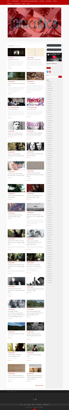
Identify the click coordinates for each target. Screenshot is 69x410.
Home (21, 404)
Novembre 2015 (50, 230)
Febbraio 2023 (50, 131)
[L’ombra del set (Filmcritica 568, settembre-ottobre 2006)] (35, 188)
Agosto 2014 (49, 260)
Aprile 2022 (49, 146)
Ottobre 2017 (50, 191)
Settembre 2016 (50, 213)
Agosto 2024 (49, 107)
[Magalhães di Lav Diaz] (16, 52)
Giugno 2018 (50, 176)
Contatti (33, 404)
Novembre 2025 (50, 90)
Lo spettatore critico (17, 3)
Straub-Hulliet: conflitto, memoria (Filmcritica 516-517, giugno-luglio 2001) (16, 242)
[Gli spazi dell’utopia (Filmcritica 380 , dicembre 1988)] (35, 281)
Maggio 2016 (50, 217)
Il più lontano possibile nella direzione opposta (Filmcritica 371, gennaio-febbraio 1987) (35, 313)
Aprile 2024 (49, 112)
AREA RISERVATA (39, 404)
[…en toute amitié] (35, 76)
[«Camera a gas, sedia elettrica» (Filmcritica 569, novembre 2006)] (16, 165)
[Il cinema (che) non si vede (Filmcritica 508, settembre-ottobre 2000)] (16, 281)
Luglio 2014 (49, 263)
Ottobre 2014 (50, 256)
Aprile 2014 (49, 269)
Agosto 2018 (49, 174)
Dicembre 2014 (50, 252)
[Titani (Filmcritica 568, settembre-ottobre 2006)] (16, 188)
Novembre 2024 (50, 103)
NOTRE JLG (8, 1)
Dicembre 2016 (50, 209)
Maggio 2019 (50, 163)
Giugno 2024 (50, 109)
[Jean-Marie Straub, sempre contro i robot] (16, 76)
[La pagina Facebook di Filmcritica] (33, 399)
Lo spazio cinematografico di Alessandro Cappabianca (29, 1)
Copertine (29, 107)
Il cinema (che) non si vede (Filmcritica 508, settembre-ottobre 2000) (16, 290)
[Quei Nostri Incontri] (35, 102)
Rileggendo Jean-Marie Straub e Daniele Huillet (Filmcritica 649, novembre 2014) (34, 377)
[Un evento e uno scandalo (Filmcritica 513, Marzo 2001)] (35, 257)
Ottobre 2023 (50, 118)
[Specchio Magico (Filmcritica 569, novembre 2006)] (35, 146)
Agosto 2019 (49, 159)
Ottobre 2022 (50, 140)
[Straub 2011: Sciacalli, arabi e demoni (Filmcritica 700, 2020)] (16, 126)
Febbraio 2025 (50, 99)
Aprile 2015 (49, 243)
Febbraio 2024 (50, 114)
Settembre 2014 (50, 258)
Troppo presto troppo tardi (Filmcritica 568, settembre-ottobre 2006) (35, 174)
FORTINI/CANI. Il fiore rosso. (34, 59)
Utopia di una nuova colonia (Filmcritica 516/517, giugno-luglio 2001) (35, 216)
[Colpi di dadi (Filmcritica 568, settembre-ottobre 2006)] (16, 207)
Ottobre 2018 (50, 172)
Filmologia (55, 1)
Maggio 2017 (50, 200)
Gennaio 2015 (50, 250)
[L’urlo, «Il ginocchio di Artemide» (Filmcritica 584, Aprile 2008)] (35, 126)
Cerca (47, 75)
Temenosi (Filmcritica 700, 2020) (16, 334)
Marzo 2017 (49, 204)
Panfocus (23, 3)
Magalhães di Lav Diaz (13, 59)
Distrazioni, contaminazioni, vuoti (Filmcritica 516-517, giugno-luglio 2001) (16, 266)
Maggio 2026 (50, 86)
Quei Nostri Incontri (15, 1)
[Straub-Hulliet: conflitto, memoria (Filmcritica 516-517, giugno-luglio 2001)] (16, 233)
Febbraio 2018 (50, 185)
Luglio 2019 (49, 161)
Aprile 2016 (49, 219)
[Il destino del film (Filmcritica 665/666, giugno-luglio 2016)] (35, 326)
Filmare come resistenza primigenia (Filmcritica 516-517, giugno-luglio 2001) (34, 242)
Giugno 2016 (50, 215)
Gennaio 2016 (50, 226)
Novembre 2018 (50, 170)
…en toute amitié (31, 83)
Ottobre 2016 (50, 211)
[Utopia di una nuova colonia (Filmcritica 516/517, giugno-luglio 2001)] (35, 207)
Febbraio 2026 (50, 88)
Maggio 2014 (50, 267)
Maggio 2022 (50, 144)
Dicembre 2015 (50, 228)
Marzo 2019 (49, 168)
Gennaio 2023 (50, 133)
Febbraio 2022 (50, 148)
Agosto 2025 (49, 92)
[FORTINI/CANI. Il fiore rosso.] (35, 52)
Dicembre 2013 (50, 278)
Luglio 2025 (49, 94)
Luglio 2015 (49, 237)
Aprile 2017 (49, 202)
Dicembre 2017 (50, 187)
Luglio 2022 (49, 142)
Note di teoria (42, 1)
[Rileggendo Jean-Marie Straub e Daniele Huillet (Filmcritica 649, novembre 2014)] (35, 368)
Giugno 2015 (50, 239)
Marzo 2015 (49, 245)
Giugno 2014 (50, 265)
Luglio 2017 (49, 198)
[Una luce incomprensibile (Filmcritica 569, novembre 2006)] (16, 146)
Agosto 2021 (49, 153)
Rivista (28, 3)
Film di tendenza (48, 1)
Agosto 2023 (49, 122)
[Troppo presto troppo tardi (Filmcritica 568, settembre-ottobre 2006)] (35, 165)
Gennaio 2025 (50, 101)
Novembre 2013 (50, 280)
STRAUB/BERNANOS (13, 109)
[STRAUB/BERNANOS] (16, 102)
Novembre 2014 (50, 254)
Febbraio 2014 (50, 273)
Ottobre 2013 (50, 282)
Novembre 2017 (50, 189)
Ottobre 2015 (50, 232)
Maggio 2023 (50, 127)
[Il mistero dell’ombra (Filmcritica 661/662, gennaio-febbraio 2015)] (16, 368)
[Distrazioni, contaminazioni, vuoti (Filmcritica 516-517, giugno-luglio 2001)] (16, 257)
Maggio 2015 (50, 241)
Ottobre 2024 (50, 105)
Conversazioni (9, 3)
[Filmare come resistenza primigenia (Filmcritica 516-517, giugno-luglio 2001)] (35, 233)
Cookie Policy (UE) (46, 404)
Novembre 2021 (50, 150)
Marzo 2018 (49, 183)
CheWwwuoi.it (41, 407)
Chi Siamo (28, 404)
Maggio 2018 (50, 178)
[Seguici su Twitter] (36, 399)
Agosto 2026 (49, 81)
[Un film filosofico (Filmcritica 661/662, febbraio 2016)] (16, 347)
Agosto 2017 (49, 196)
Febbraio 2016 (50, 224)
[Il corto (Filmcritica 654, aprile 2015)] (35, 347)
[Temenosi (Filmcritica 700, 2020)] (16, 326)
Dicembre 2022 (50, 135)
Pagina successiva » (39, 385)
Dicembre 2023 (50, 116)
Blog (24, 404)
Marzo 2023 (49, 129)
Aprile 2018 (49, 181)
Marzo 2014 (49, 271)
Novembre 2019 (50, 157)
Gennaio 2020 (50, 155)
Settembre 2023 (50, 120)
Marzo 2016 (49, 222)
